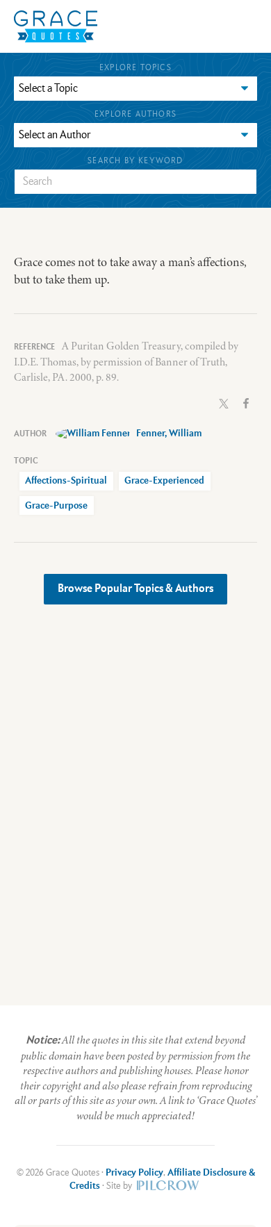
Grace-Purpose (56, 506)
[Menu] (160, 26)
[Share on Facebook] (246, 402)
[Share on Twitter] (224, 402)
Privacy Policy (134, 1173)
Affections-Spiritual (66, 481)
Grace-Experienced (164, 481)
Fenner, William (169, 433)
